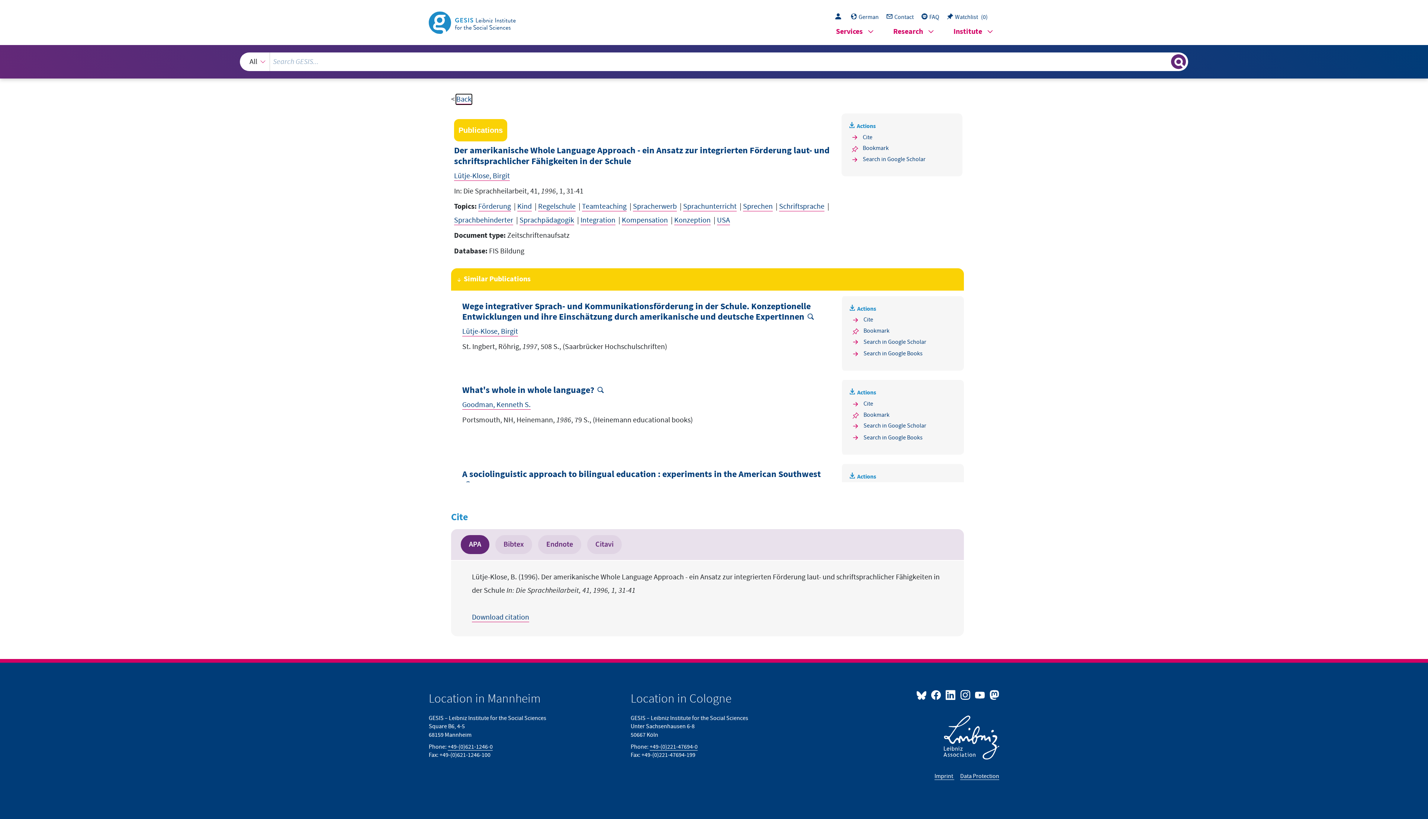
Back (464, 99)
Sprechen (758, 206)
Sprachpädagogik (547, 220)
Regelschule (557, 206)
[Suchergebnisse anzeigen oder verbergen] (1178, 61)
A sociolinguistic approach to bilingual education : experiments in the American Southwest (641, 474)
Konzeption (692, 220)
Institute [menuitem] (967, 32)
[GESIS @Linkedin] (951, 694)
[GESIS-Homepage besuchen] (473, 22)
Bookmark (876, 148)
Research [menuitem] (908, 32)
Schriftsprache (801, 206)
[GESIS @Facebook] (936, 694)
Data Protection (979, 776)
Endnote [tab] (559, 544)
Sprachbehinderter (483, 220)
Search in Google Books (893, 353)
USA (723, 220)
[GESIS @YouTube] (980, 694)
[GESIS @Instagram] (965, 694)
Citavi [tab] (604, 544)
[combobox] (714, 62)
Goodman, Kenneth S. (496, 405)
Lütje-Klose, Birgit (482, 176)
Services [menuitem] (849, 32)
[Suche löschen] (1165, 61)
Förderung (494, 206)
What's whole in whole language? (528, 390)
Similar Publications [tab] (497, 279)
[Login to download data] (840, 17)
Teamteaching (604, 206)
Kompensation (645, 220)
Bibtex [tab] (514, 544)
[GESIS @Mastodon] (993, 694)
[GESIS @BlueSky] (923, 694)
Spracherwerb (655, 206)
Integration (597, 220)
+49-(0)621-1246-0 (470, 747)
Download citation (500, 617)
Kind (524, 206)
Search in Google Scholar (894, 159)
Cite (867, 137)
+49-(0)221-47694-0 (674, 747)
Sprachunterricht (710, 206)
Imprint (944, 776)
